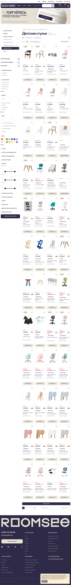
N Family (37, 334)
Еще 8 (2, 91)
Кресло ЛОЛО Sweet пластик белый (64, 338)
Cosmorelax (26, 334)
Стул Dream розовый (28, 108)
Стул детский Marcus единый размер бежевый (64, 147)
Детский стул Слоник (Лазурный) (51, 413)
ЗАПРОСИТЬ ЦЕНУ (64, 155)
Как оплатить (4, 560)
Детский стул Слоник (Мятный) (63, 413)
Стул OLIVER (38, 146)
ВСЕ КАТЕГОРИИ (8, 30)
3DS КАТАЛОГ (67, 1)
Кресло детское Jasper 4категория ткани (51, 185)
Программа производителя (31, 560)
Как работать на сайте (53, 536)
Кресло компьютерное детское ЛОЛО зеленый (63, 185)
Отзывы (26, 546)
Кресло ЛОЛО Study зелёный (64, 300)
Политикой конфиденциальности (56, 579)
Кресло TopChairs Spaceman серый (63, 375)
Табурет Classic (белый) (63, 261)
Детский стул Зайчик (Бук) (40, 413)
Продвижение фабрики (30, 569)
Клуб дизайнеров (52, 551)
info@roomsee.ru (7, 535)
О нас (26, 536)
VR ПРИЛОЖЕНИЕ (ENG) (55, 559)
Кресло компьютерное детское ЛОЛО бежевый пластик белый (39, 223)
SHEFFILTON (50, 220)
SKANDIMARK (38, 296)
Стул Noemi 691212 (39, 184)
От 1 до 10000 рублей (8, 123)
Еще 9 (2, 112)
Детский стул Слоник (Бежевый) (63, 451)
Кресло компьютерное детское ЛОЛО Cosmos (26, 224)
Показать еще (46, 503)
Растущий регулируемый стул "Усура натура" (27, 261)
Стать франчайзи (29, 572)
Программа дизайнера (53, 538)
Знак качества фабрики (30, 564)
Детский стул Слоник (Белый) (51, 451)
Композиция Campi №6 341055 (51, 71)
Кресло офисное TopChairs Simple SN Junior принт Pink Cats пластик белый (27, 489)
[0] (64, 5)
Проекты (27, 543)
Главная (24, 29)
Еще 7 (4, 51)
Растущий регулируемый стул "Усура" (39, 261)
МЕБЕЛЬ (19, 5)
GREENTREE (50, 258)
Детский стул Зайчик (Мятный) (28, 413)
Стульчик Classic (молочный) (51, 147)
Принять (44, 581)
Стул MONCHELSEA (64, 108)
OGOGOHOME (50, 69)
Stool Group (26, 221)
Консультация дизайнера (7, 572)
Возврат (3, 564)
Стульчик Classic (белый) (39, 71)
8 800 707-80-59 (8, 532)
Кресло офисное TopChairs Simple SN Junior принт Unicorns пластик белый (40, 489)
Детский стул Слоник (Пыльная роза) (27, 451)
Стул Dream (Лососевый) (38, 109)
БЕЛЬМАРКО (26, 258)
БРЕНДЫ (44, 1)
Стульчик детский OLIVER (27, 147)
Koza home (26, 296)
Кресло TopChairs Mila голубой (27, 375)
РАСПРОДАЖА (37, 5)
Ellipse (37, 69)
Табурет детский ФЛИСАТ (39, 299)
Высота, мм (3, 174)
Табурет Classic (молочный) (26, 185)
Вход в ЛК (50, 541)
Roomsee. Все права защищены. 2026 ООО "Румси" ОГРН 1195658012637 (18, 578)
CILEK (25, 69)
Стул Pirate (25, 70)
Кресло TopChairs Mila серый (51, 375)
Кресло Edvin (50, 222)
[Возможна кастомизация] (56, 256)
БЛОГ (39, 1)
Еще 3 (2, 144)
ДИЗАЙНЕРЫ (51, 1)
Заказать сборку (5, 567)
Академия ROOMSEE (53, 548)
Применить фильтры (10, 216)
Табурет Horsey (26, 336)
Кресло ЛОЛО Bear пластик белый (63, 489)
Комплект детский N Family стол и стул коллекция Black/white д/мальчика (52, 489)
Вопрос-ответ (4, 569)
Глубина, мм (3, 182)
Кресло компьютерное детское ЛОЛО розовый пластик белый (63, 224)
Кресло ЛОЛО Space (52, 337)
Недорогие (29, 37)
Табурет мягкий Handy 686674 (51, 299)
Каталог (29, 29)
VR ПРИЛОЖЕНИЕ (53, 556)
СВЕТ (24, 5)
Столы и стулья (7, 36)
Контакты (27, 538)
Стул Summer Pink (63, 70)
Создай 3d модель (29, 567)
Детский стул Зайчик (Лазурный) (52, 261)
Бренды (26, 548)
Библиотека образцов (53, 546)
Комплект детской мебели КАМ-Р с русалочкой (39, 337)
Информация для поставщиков (32, 562)
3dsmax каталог (51, 543)
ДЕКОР (29, 5)
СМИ (26, 541)
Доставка (3, 562)
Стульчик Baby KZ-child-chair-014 (27, 299)
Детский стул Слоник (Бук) (38, 451)
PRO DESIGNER (59, 1)
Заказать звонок (12, 541)
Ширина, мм (3, 165)
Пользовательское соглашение (8, 581)
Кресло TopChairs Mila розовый (39, 375)
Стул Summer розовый (50, 109)
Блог (26, 553)
